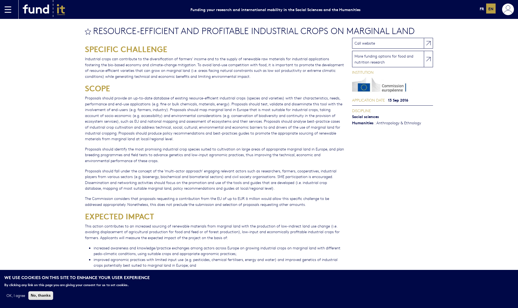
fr (482, 8)
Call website (365, 43)
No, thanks (41, 295)
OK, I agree (15, 295)
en (490, 8)
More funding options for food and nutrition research (384, 59)
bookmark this (88, 32)
